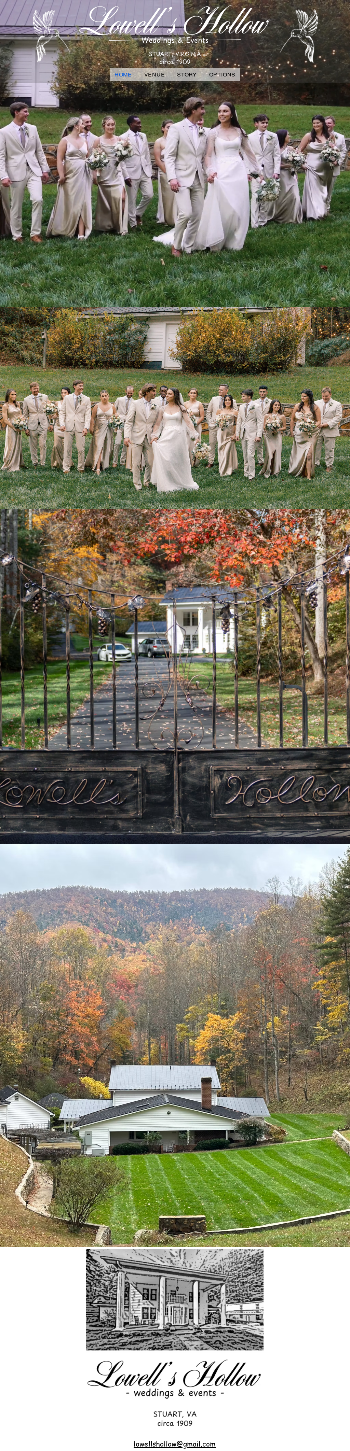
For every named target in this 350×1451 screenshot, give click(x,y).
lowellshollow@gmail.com (175, 1444)
